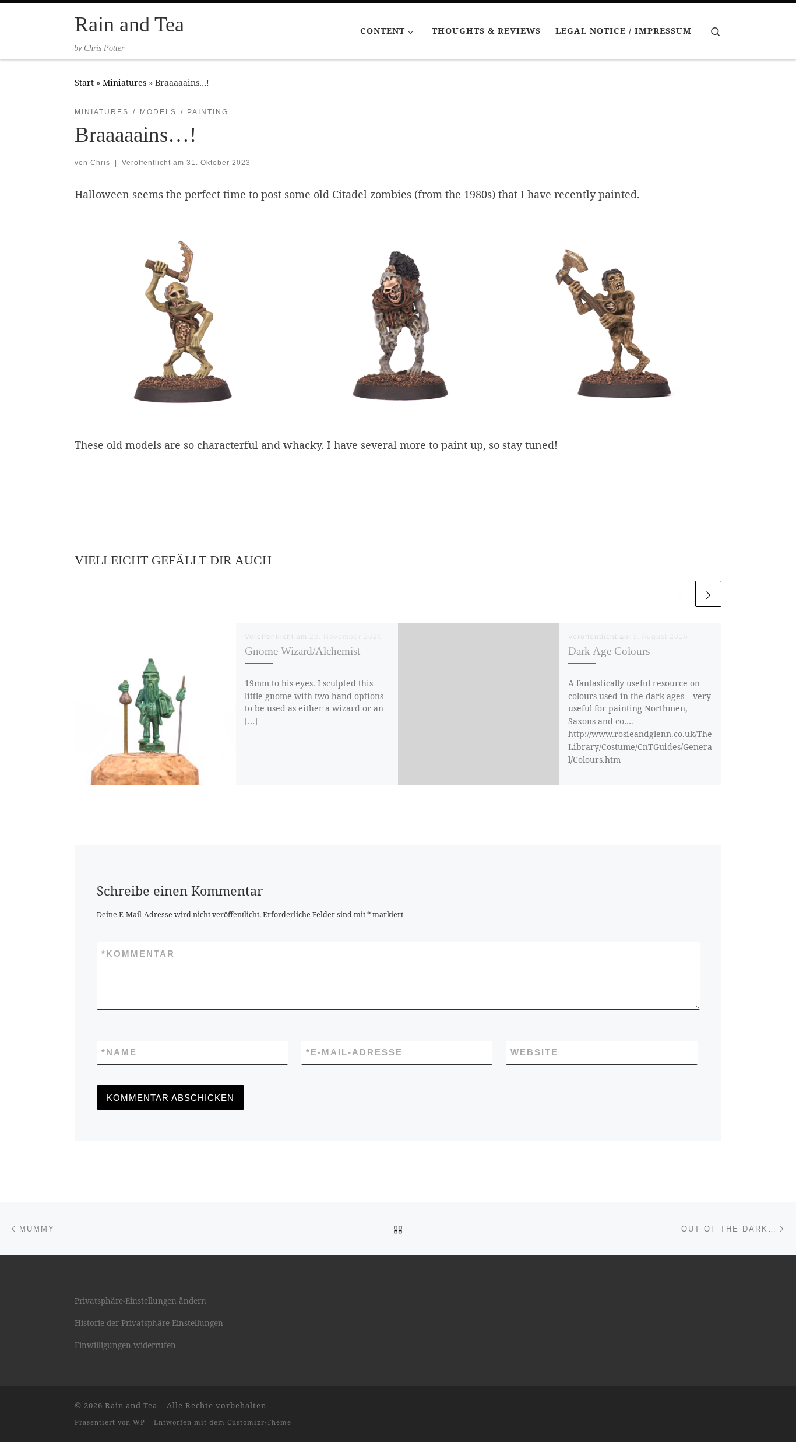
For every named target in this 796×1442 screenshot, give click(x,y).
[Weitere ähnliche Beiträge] (708, 594)
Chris (100, 163)
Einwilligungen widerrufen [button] (125, 1345)
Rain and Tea (131, 1405)
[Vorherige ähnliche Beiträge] (680, 594)
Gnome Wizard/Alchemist (302, 651)
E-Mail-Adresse (354, 1052)
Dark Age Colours (609, 651)
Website (534, 1052)
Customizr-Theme (259, 1422)
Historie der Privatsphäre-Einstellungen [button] (149, 1323)
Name (119, 1052)
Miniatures (124, 82)
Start (84, 82)
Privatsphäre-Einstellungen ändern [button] (140, 1301)
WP (139, 1422)
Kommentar (138, 954)
